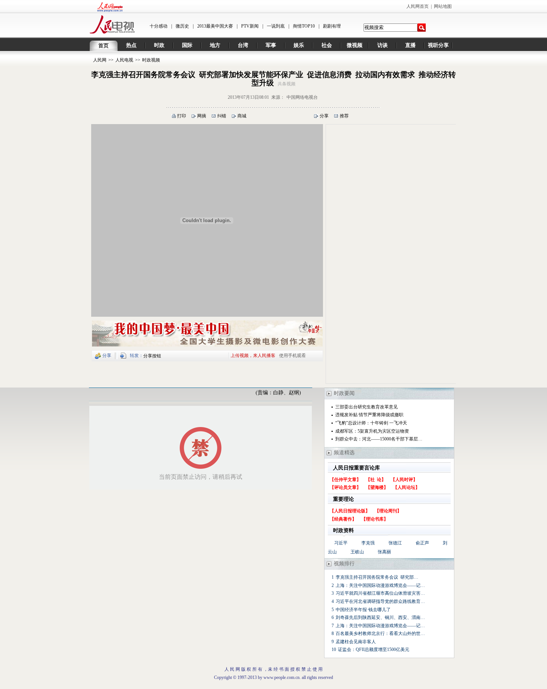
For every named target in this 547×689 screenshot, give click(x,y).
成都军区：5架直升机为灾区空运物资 (372, 431)
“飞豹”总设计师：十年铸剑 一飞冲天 (371, 423)
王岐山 (357, 551)
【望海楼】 (377, 487)
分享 (324, 115)
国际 (187, 45)
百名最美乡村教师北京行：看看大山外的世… (380, 633)
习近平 (341, 543)
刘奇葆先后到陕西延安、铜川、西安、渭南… (380, 617)
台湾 (243, 45)
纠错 (221, 115)
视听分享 (438, 45)
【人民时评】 (404, 479)
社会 (327, 45)
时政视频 (151, 60)
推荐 (344, 115)
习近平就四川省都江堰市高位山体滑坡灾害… (380, 593)
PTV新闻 (250, 26)
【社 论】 (376, 479)
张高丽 (384, 551)
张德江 (395, 543)
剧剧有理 (332, 26)
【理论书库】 (374, 519)
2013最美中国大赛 (215, 26)
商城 (241, 115)
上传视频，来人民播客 (253, 355)
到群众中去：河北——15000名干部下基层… (378, 439)
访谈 (382, 45)
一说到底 (276, 26)
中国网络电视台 (302, 97)
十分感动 (158, 26)
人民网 (99, 60)
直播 (410, 45)
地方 (215, 45)
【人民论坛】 (406, 487)
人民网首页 (417, 6)
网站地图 (443, 6)
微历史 (182, 26)
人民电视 (124, 60)
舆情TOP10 (304, 26)
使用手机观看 (292, 355)
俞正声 (422, 543)
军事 (271, 45)
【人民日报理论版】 (350, 510)
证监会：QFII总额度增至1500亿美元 (373, 649)
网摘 (201, 115)
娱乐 (299, 45)
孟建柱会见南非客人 (356, 641)
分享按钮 (152, 355)
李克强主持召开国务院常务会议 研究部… (377, 577)
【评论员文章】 (345, 487)
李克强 (368, 543)
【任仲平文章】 (345, 479)
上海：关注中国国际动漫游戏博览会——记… (380, 585)
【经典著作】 (343, 519)
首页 (103, 45)
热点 (131, 45)
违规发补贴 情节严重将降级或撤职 (369, 414)
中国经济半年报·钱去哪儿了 (363, 609)
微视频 (354, 45)
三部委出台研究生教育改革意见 (366, 407)
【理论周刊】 (388, 510)
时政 (159, 45)
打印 (181, 115)
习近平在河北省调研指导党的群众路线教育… (380, 601)
